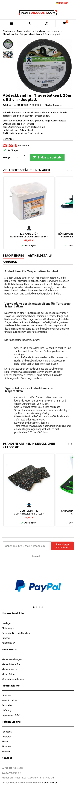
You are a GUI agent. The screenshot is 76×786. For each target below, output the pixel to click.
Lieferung (6, 710)
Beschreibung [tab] (13, 255)
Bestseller (7, 705)
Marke (48, 105)
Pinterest (6, 746)
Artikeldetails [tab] (40, 255)
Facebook (7, 731)
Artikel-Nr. (9, 105)
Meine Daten (8, 674)
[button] (5, 589)
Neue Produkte (9, 700)
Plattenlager (8, 628)
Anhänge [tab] (10, 261)
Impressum (7, 715)
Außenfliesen (8, 643)
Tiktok (5, 741)
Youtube (6, 751)
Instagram (7, 736)
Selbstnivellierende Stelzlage (16, 633)
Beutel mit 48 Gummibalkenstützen (29, 512)
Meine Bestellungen (12, 659)
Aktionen (6, 695)
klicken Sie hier (49, 782)
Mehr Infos (8, 139)
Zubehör (6, 638)
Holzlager (6, 623)
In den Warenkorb (47, 157)
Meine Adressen (10, 669)
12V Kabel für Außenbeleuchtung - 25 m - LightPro (29, 236)
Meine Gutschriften (11, 664)
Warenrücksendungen (13, 679)
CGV (17, 715)
